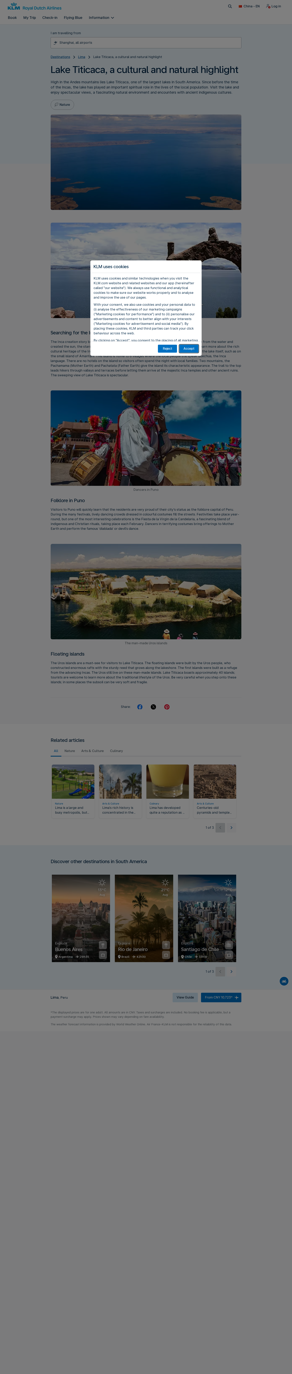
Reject (167, 348)
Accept (189, 348)
